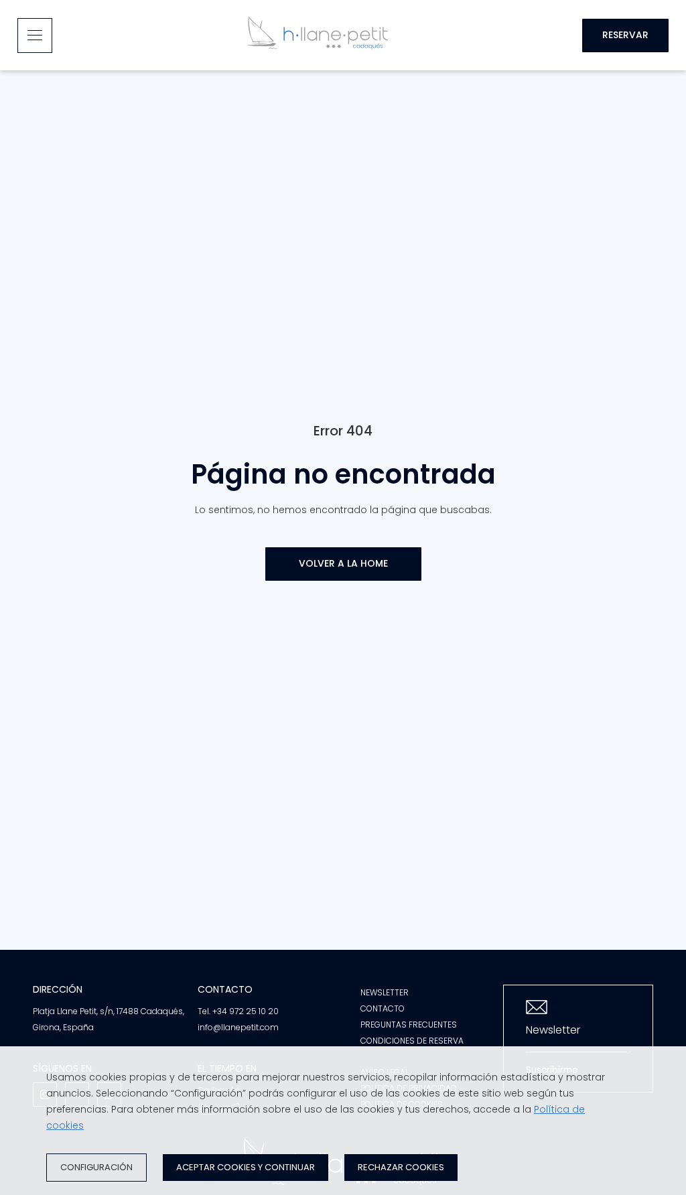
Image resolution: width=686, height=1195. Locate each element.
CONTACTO (382, 1008)
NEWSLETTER (384, 992)
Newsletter (553, 1030)
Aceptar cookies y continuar (245, 1167)
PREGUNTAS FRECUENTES (408, 1024)
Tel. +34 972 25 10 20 (238, 1011)
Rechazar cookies (401, 1167)
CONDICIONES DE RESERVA (412, 1040)
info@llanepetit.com (238, 1027)
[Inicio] (317, 35)
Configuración (96, 1167)
